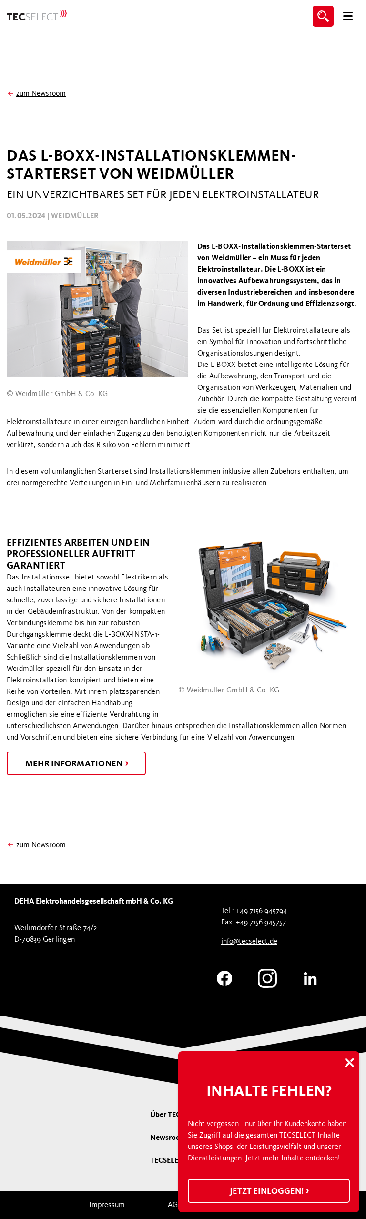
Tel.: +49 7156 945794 (254, 910)
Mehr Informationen (74, 763)
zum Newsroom (41, 93)
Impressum (107, 1204)
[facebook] (224, 977)
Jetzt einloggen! (267, 1191)
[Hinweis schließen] (349, 1063)
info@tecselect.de (249, 941)
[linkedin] (310, 977)
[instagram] (267, 977)
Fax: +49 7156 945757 (253, 922)
